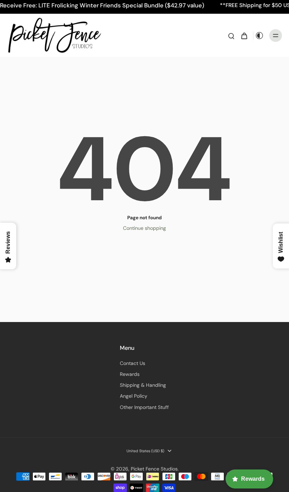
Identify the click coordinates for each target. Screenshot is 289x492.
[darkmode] (259, 35)
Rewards (130, 374)
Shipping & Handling (143, 385)
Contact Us (132, 363)
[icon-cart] (244, 36)
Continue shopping (144, 228)
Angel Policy (133, 396)
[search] (231, 36)
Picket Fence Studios (154, 469)
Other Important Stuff (144, 407)
